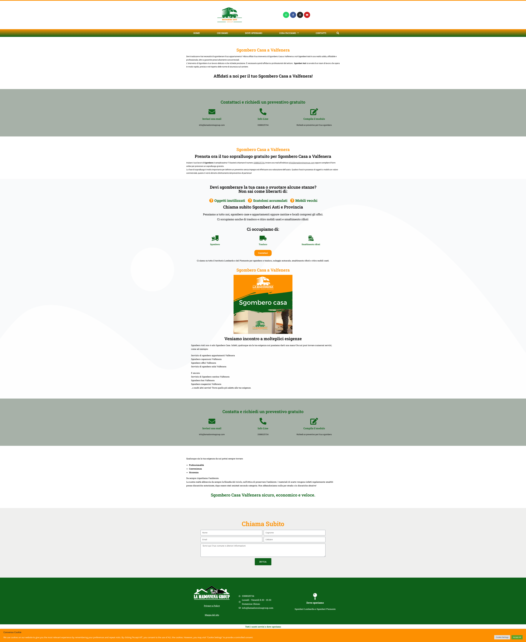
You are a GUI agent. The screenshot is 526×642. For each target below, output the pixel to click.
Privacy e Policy (212, 605)
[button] (337, 33)
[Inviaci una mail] (211, 111)
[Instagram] (300, 15)
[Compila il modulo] (314, 111)
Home (196, 33)
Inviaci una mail (211, 118)
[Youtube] (307, 15)
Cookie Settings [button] (502, 637)
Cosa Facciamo (287, 33)
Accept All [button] (517, 637)
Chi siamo (222, 33)
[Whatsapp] (286, 15)
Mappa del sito (212, 615)
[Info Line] (263, 111)
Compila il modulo (314, 118)
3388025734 (259, 163)
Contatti (321, 33)
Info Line (263, 118)
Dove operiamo (253, 33)
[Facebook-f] (293, 15)
